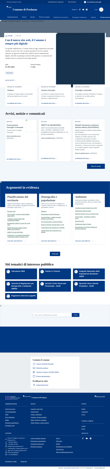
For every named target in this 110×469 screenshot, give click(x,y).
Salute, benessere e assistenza (38, 420)
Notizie (10, 36)
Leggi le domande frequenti (38, 438)
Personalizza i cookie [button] (11, 461)
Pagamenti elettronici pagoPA (23, 296)
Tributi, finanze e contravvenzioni (40, 423)
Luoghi (83, 426)
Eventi (83, 429)
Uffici (6, 414)
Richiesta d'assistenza (36, 446)
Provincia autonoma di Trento (14, 2)
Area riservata (60, 449)
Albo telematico (72, 2)
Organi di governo (10, 409)
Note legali (59, 441)
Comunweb (89, 467)
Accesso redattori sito (99, 467)
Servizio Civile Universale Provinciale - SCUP (55, 284)
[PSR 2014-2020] (100, 396)
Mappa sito (24, 461)
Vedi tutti (55, 254)
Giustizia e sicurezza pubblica (39, 417)
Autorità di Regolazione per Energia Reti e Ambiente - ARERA (22, 286)
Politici (7, 420)
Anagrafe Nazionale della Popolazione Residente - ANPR (89, 273)
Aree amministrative (10, 412)
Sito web (60, 467)
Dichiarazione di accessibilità (64, 446)
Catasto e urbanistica (36, 414)
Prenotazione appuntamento (38, 441)
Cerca (75, 315)
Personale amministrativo (12, 423)
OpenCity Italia (75, 467)
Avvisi (83, 414)
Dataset (58, 444)
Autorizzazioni (35, 412)
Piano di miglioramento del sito (64, 452)
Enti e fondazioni (9, 417)
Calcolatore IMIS (18, 271)
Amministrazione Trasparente (56, 2)
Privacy (58, 438)
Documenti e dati (9, 425)
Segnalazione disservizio (37, 444)
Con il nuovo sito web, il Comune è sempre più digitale (25, 42)
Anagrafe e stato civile (37, 409)
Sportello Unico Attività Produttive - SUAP (88, 284)
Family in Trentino (52, 271)
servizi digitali (67, 467)
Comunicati (84, 412)
